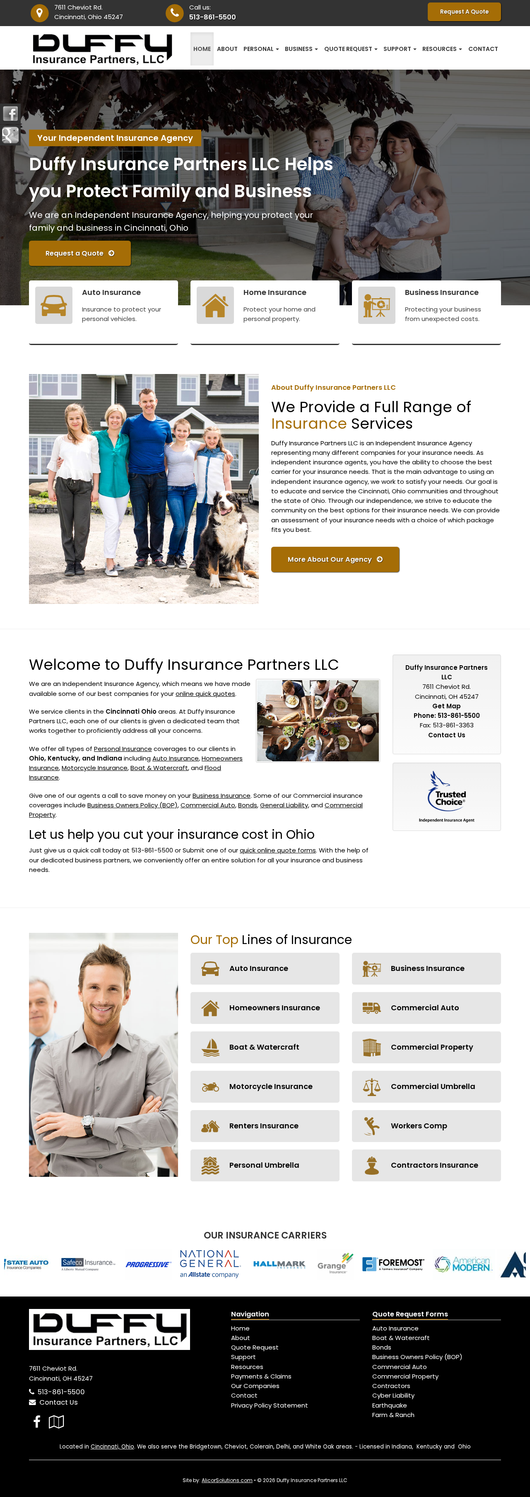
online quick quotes (205, 693)
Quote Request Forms (410, 1314)
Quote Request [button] (348, 49)
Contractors (391, 1385)
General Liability (284, 805)
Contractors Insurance (433, 1165)
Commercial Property (431, 1047)
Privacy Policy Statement (269, 1405)
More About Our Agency (332, 559)
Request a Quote (77, 253)
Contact (483, 49)
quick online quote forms (278, 850)
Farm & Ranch (393, 1414)
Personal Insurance (123, 748)
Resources (247, 1366)
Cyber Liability (393, 1395)
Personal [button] (259, 49)
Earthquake (389, 1405)
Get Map (446, 706)
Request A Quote (464, 12)
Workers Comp (418, 1125)
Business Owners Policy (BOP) (132, 805)
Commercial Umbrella (432, 1086)
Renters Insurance (263, 1125)
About (227, 49)
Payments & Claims (261, 1376)
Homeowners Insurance (274, 1007)
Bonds (247, 805)
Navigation (250, 1314)
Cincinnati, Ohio (112, 1447)
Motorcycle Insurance (95, 767)
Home (202, 49)
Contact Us (446, 735)
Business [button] (299, 49)
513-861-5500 (212, 17)
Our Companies (255, 1385)
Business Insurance (222, 795)
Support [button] (397, 49)
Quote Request (255, 1347)
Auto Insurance (175, 758)
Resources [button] (440, 49)
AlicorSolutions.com (227, 1480)
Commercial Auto (208, 805)
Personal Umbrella (263, 1165)
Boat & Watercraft (159, 767)
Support (243, 1356)
